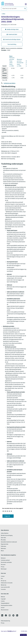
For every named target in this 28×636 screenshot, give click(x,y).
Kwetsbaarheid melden (6, 605)
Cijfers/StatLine (4, 533)
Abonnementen (4, 609)
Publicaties (3, 546)
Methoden (3, 548)
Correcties (3, 589)
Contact (3, 576)
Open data (3, 537)
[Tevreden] (9, 511)
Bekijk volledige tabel (13, 29)
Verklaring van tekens (9, 83)
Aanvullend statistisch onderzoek (9, 542)
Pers (2, 578)
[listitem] (2, 615)
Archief (2, 607)
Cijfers (3, 13)
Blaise (2, 550)
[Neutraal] (7, 511)
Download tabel (12, 34)
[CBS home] (7, 3)
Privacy (2, 566)
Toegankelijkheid (5, 603)
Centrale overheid (5, 560)
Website (3, 596)
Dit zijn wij (3, 580)
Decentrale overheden (6, 562)
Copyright (3, 599)
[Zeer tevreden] (11, 511)
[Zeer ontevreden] (3, 511)
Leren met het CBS (5, 587)
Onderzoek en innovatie (6, 582)
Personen (3, 564)
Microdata (3, 539)
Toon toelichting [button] (12, 44)
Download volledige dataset (12, 39)
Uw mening (23, 635)
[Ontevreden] (5, 511)
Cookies (3, 601)
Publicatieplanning (5, 620)
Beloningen (4, 569)
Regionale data (4, 544)
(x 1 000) (11, 61)
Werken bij (3, 585)
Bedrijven (3, 558)
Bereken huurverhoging (6, 535)
